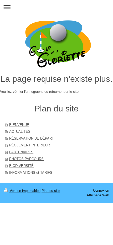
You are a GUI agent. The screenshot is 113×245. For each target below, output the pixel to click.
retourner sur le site (64, 92)
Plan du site (51, 191)
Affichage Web (98, 195)
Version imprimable (24, 191)
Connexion (101, 190)
